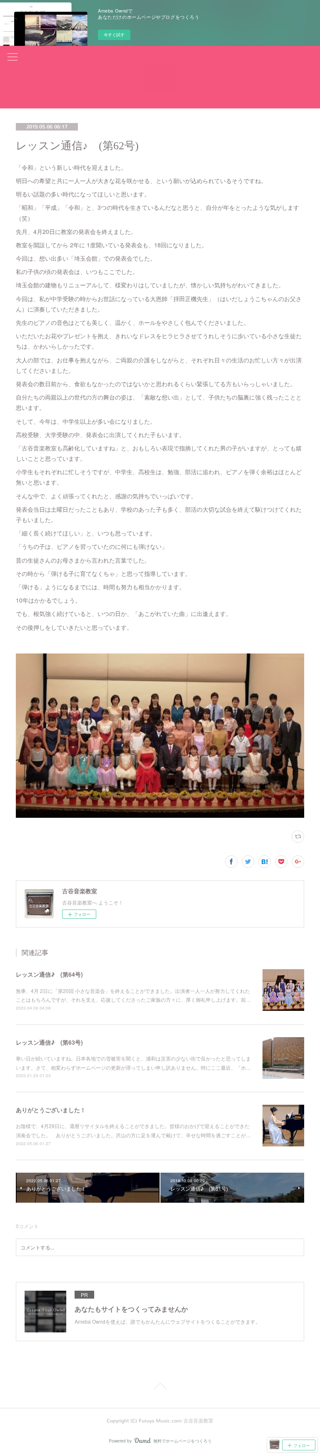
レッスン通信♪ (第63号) (49, 1042)
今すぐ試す (114, 35)
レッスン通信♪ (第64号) (49, 974)
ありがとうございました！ (51, 1110)
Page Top (160, 1387)
